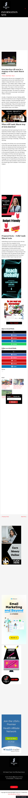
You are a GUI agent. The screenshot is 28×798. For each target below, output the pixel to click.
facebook (15, 335)
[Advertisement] (14, 36)
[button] (14, 787)
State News (8, 75)
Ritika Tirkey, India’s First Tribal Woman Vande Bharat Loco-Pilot (18, 387)
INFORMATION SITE (9, 13)
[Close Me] (21, 394)
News (3, 75)
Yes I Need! (14, 323)
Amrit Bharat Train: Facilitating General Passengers (6, 387)
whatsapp (15, 344)
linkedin (15, 341)
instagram (15, 357)
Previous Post (5, 516)
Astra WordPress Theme (14, 794)
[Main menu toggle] (25, 8)
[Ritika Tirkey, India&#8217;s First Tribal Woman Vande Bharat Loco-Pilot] (18, 382)
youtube (15, 360)
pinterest (15, 338)
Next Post (24, 516)
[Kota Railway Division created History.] (7, 393)
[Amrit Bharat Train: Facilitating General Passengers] (7, 382)
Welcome (13, 402)
